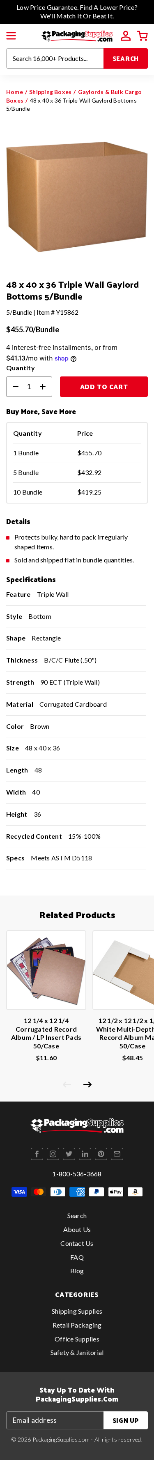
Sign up (126, 1420)
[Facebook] (37, 1154)
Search (126, 58)
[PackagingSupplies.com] (77, 35)
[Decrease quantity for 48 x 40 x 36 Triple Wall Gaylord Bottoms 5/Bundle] (12, 386)
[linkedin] (85, 1154)
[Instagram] (53, 1154)
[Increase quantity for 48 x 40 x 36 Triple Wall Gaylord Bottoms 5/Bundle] (46, 386)
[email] (117, 1154)
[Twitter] (69, 1154)
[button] (11, 36)
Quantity (20, 368)
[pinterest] (101, 1154)
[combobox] (55, 58)
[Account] (126, 36)
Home (14, 91)
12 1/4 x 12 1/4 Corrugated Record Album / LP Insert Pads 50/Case (46, 1033)
